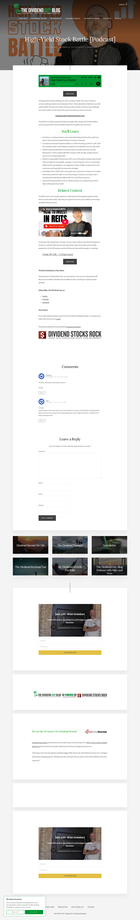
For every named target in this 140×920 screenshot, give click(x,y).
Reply (42, 393)
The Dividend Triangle (70, 545)
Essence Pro (68, 913)
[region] (25, 906)
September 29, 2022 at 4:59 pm (57, 377)
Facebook (45, 302)
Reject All (15, 912)
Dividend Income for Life (30, 545)
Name (41, 483)
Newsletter (109, 545)
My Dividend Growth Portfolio (70, 568)
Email (41, 494)
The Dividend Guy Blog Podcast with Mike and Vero (109, 570)
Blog (47, 47)
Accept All (34, 912)
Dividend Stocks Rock (73, 327)
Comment (42, 451)
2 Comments (90, 47)
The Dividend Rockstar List (30, 567)
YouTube (45, 299)
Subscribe (70, 94)
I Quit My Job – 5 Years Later (57, 254)
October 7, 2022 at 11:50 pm (56, 402)
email (58, 319)
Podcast (53, 47)
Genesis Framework (80, 913)
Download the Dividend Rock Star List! (70, 116)
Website (41, 505)
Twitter (45, 296)
